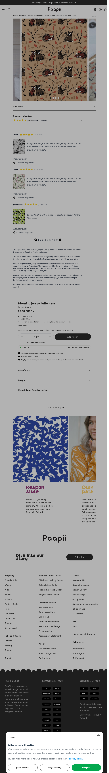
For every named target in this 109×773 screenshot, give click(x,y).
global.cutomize (23, 767)
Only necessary (54, 767)
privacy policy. (76, 758)
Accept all (86, 767)
